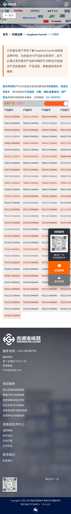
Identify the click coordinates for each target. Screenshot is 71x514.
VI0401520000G (49, 136)
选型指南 (7, 430)
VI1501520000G (12, 242)
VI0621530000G (31, 163)
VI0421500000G (12, 143)
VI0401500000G (31, 136)
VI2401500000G (31, 309)
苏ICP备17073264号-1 (30, 504)
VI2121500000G (49, 289)
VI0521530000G (31, 150)
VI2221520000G (12, 302)
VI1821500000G (12, 276)
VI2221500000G (49, 295)
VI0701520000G (49, 170)
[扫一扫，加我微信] (35, 510)
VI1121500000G (31, 209)
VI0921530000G (49, 189)
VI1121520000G (12, 209)
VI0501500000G (12, 150)
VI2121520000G (12, 295)
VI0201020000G (49, 117)
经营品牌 (17, 34)
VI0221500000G (12, 123)
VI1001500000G (31, 196)
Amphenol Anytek (37, 34)
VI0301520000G (49, 130)
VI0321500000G (31, 130)
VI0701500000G (12, 170)
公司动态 (7, 446)
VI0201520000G (31, 123)
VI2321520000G (12, 309)
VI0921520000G (31, 189)
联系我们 (7, 460)
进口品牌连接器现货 (13, 389)
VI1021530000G (12, 203)
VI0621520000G (49, 163)
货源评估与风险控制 (13, 415)
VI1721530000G (31, 262)
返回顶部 (59, 281)
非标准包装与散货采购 (15, 410)
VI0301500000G (12, 130)
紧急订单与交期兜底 (13, 395)
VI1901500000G (31, 276)
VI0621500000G (12, 163)
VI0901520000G (12, 189)
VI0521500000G (49, 150)
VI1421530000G (31, 236)
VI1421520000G (12, 236)
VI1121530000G (49, 209)
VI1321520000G (31, 229)
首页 (5, 34)
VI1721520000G (12, 262)
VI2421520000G (12, 315)
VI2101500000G (31, 289)
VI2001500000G (31, 282)
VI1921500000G (12, 282)
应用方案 (7, 440)
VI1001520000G (49, 196)
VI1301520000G (31, 223)
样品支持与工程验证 (13, 405)
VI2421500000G (49, 309)
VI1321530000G (12, 223)
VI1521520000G (31, 242)
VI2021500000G (12, 289)
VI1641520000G (12, 269)
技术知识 (7, 435)
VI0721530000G (31, 170)
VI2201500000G (31, 295)
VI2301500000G (31, 302)
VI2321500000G (49, 302)
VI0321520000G (12, 117)
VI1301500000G (49, 223)
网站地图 (46, 504)
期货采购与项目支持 (13, 400)
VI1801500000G (31, 269)
